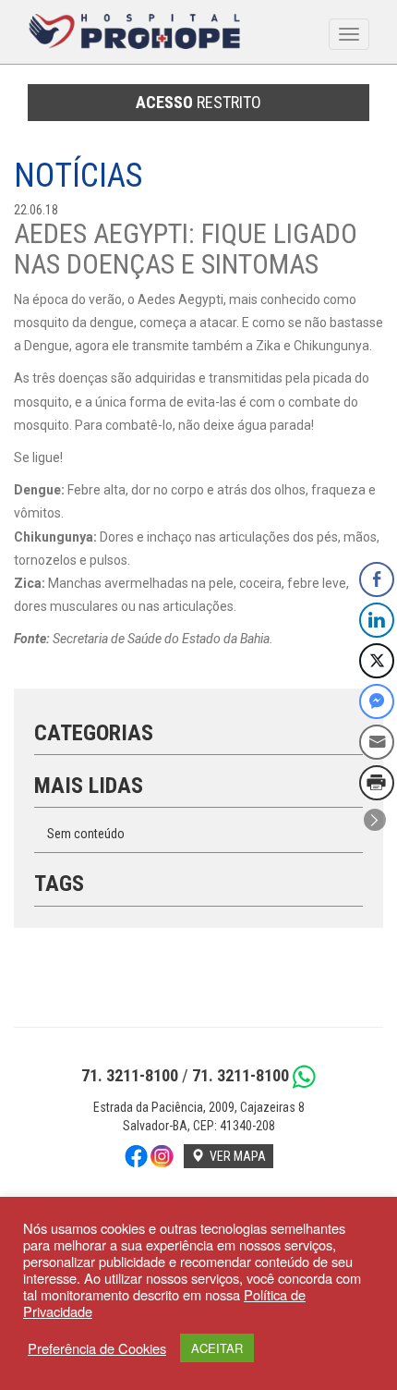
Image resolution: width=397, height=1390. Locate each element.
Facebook (136, 1156)
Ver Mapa (235, 1156)
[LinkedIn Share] (376, 620)
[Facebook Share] (376, 579)
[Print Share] (376, 782)
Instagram (162, 1156)
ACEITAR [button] (217, 1348)
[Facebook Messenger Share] (376, 701)
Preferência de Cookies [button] (97, 1348)
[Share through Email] (376, 742)
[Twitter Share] (376, 660)
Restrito (198, 102)
